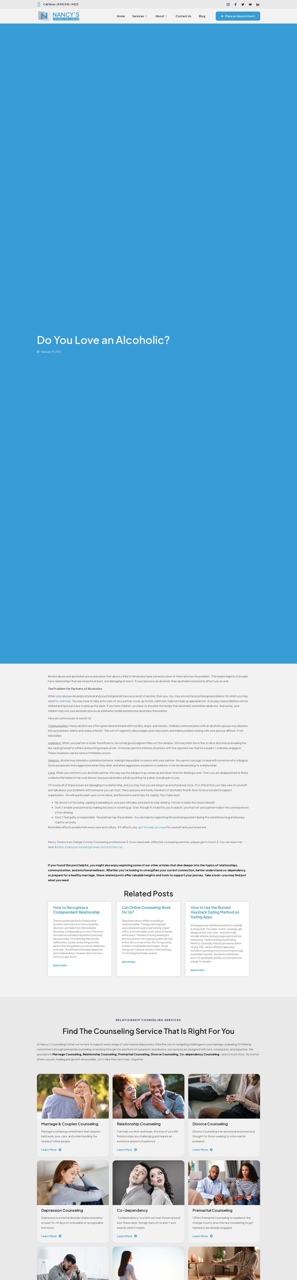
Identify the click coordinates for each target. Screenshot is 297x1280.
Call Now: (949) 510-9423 (60, 4)
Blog (202, 16)
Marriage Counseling (66, 1054)
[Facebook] (235, 4)
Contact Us (183, 16)
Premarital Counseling (133, 1054)
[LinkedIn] (257, 4)
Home (121, 16)
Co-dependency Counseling (199, 1054)
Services (138, 16)
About (160, 16)
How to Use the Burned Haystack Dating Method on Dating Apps (215, 912)
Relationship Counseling (100, 1054)
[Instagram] (228, 4)
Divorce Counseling (164, 1054)
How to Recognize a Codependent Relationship (76, 909)
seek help (65, 701)
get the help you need (152, 827)
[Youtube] (250, 4)
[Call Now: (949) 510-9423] (39, 4)
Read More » (60, 965)
